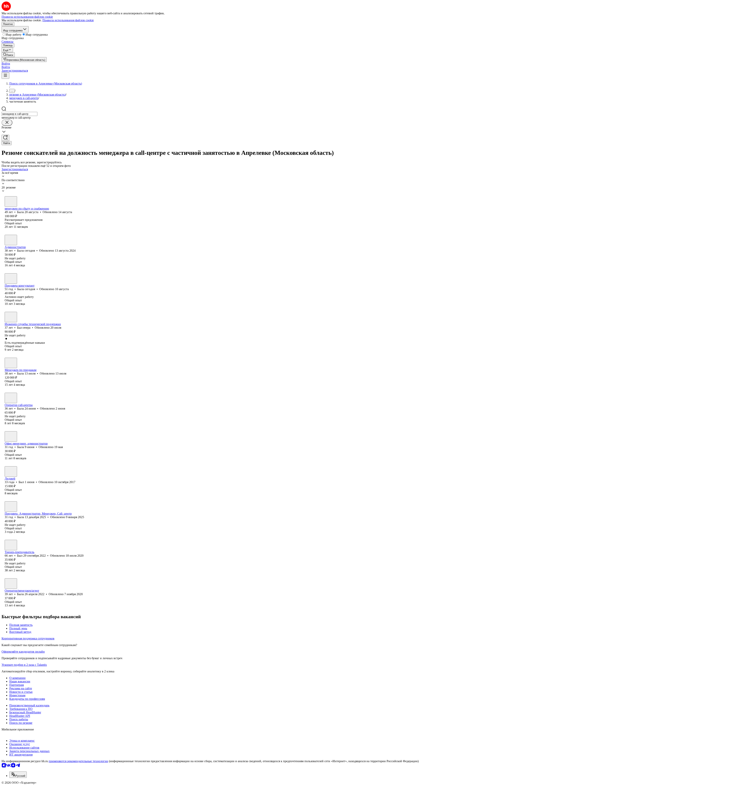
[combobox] (19, 114)
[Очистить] (7, 122)
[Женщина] (11, 201)
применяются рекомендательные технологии (78, 761)
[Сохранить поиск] (5, 138)
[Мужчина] (11, 317)
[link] (8, 54)
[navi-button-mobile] (5, 75)
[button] (6, 63)
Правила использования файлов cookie (68, 20)
